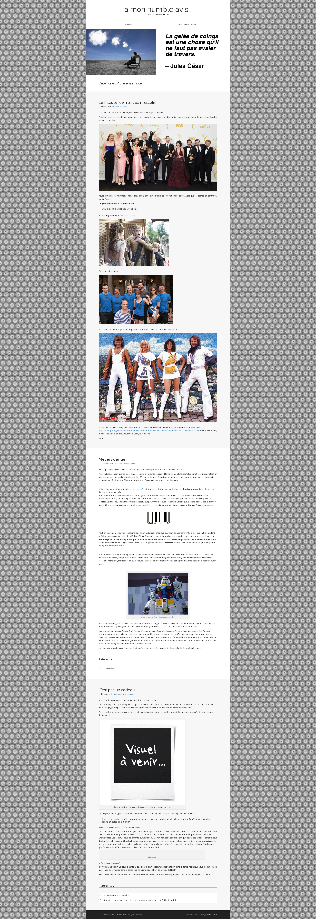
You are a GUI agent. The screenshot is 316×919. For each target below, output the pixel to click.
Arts (113, 106)
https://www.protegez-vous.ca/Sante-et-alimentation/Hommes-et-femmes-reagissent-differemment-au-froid (149, 430)
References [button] (106, 659)
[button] (142, 489)
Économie (118, 463)
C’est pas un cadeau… (118, 690)
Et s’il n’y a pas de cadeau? (109, 863)
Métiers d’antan (112, 459)
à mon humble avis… (158, 9)
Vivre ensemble (121, 106)
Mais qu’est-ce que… (187, 24)
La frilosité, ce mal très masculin (127, 102)
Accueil (128, 24)
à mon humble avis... (119, 915)
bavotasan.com (211, 915)
